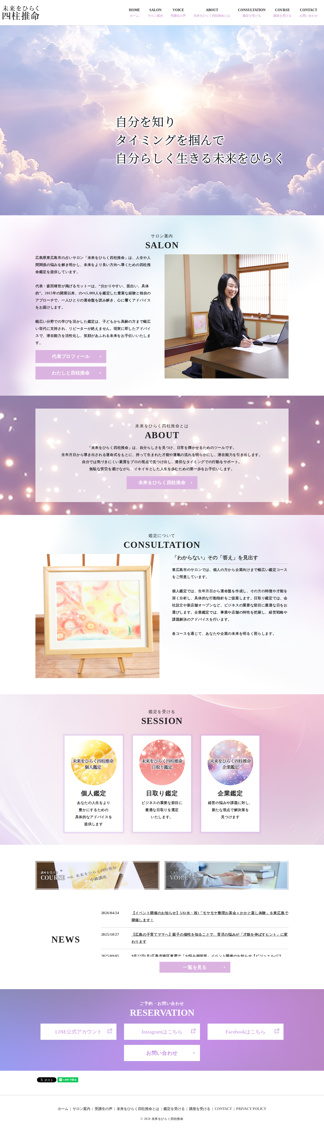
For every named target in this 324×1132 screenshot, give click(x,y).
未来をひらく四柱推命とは (138, 1109)
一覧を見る (195, 967)
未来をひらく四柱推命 (162, 482)
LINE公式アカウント (78, 1031)
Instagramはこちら (162, 1031)
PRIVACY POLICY (251, 1109)
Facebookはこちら (246, 1031)
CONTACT (308, 12)
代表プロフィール (71, 356)
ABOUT (212, 12)
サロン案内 (81, 1109)
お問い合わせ (162, 1053)
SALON (155, 12)
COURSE (282, 12)
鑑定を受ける (174, 1109)
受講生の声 (103, 1109)
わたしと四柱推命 (71, 372)
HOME (134, 12)
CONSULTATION (252, 12)
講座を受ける (199, 1109)
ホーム (63, 1109)
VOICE (178, 12)
